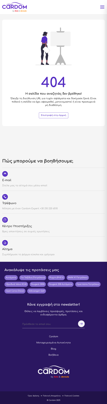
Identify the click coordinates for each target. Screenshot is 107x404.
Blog (53, 349)
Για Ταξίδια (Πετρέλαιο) (33, 278)
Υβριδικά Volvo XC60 (16, 284)
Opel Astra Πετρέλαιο (88, 284)
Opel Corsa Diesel (15, 291)
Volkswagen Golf (37, 291)
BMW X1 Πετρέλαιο (77, 278)
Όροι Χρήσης (33, 396)
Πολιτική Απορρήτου (52, 396)
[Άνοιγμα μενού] (102, 7)
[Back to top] (98, 387)
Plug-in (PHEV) (56, 278)
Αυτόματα (11, 278)
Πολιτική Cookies (71, 396)
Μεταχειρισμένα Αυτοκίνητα (53, 342)
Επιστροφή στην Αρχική (53, 115)
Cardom (53, 336)
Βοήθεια (53, 355)
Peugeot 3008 (37, 284)
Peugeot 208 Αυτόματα (60, 284)
